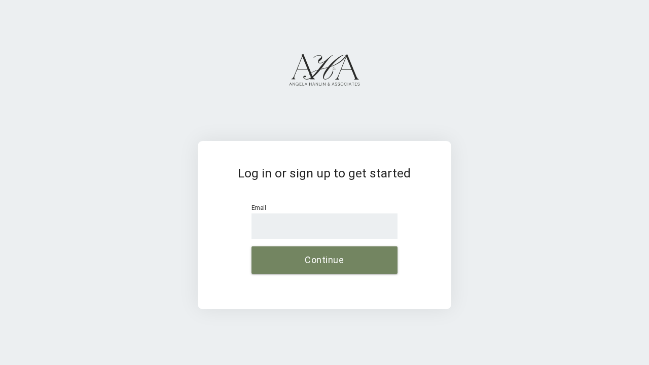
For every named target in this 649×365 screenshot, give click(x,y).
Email (258, 207)
